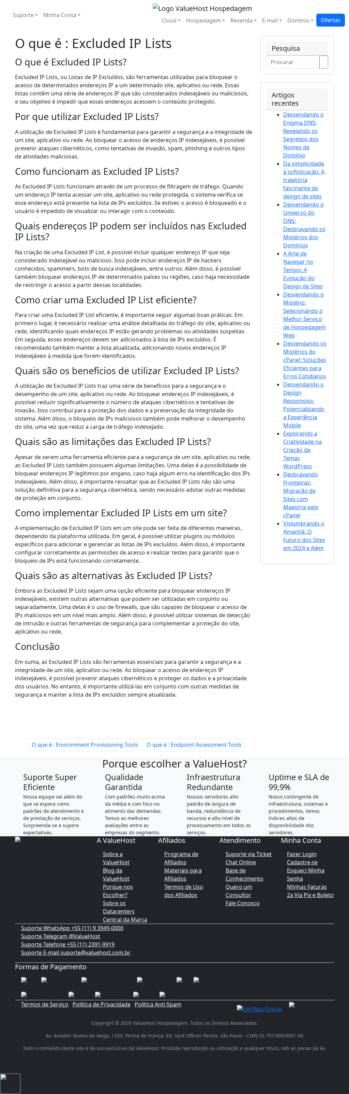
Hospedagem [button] (203, 20)
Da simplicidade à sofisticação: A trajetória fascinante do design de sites (303, 180)
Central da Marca (125, 919)
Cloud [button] (169, 20)
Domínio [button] (298, 20)
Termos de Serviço (45, 1004)
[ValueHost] (202, 7)
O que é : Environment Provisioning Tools (85, 744)
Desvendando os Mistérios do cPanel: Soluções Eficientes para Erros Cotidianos (305, 360)
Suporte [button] (23, 15)
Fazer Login (302, 854)
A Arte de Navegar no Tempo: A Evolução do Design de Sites (303, 270)
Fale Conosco (243, 903)
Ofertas (330, 20)
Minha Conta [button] (59, 15)
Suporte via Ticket (249, 854)
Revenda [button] (241, 20)
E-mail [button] (270, 20)
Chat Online (241, 862)
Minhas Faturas (307, 887)
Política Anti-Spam (158, 1004)
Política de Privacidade (102, 1004)
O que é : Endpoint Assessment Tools (194, 744)
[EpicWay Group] (259, 1009)
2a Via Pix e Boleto (310, 895)
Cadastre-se (302, 862)
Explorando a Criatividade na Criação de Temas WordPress (302, 450)
